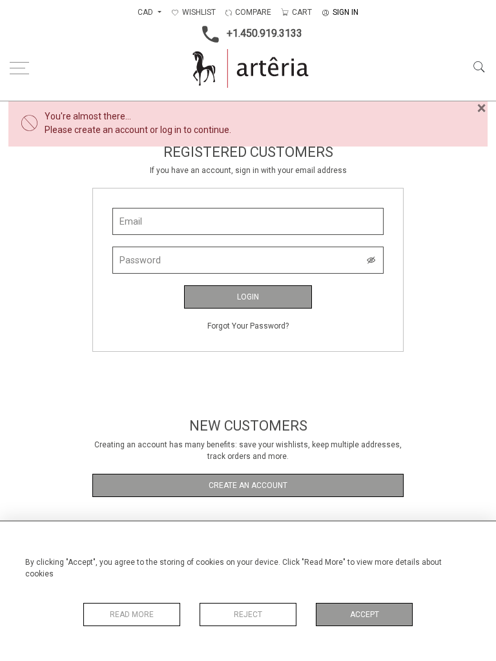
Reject (248, 614)
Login (248, 296)
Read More (132, 614)
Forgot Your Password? (248, 325)
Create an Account (248, 485)
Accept (364, 614)
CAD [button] (146, 12)
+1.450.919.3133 (264, 33)
